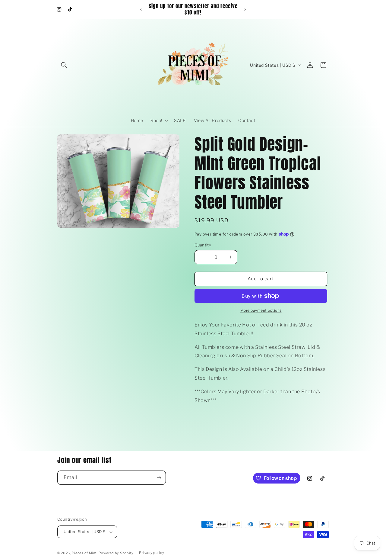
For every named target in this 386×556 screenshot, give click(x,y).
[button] (64, 65)
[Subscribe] (159, 478)
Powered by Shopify (116, 553)
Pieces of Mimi (85, 553)
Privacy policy (151, 553)
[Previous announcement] (140, 9)
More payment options (261, 310)
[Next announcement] (245, 9)
